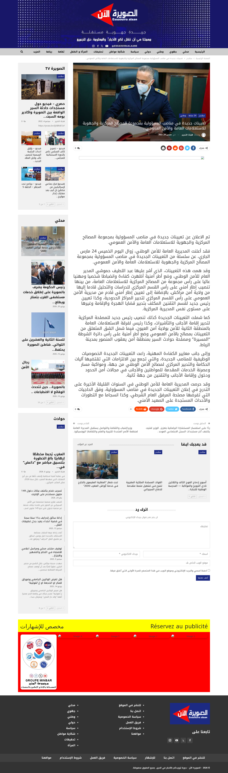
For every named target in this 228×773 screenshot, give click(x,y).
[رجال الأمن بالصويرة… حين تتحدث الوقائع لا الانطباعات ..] (48, 372)
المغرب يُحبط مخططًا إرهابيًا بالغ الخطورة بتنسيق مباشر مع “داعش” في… (44, 460)
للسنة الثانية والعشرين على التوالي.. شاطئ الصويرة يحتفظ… (43, 345)
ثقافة (61, 52)
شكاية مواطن (117, 52)
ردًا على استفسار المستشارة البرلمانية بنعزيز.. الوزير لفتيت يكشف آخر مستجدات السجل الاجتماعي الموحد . (178, 430)
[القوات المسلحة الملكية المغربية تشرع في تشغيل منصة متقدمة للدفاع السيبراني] (141, 464)
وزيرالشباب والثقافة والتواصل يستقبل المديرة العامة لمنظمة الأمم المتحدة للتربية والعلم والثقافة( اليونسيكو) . (105, 430)
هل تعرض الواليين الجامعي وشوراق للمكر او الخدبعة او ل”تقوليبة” (42, 581)
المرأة (71, 745)
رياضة (49, 52)
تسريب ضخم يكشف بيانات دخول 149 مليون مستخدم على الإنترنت (41, 492)
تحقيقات (98, 52)
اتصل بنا (135, 711)
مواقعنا (136, 733)
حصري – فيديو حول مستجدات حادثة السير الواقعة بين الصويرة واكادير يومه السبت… (43, 110)
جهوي (173, 52)
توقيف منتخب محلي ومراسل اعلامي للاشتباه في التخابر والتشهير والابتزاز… (42, 552)
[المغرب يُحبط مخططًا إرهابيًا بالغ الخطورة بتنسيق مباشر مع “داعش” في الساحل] (43, 437)
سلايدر (202, 115)
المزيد (36, 52)
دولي (148, 52)
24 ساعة (192, 115)
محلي (186, 52)
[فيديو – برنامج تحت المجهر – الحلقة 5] (31, 174)
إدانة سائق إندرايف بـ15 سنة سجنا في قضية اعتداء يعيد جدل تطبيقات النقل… (42, 521)
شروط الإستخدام (130, 728)
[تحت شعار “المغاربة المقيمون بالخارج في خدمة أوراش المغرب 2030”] (97, 464)
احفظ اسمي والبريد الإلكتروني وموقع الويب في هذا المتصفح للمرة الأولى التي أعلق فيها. (158, 571)
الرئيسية (200, 52)
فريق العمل (133, 722)
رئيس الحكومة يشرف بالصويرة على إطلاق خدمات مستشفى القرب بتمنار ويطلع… (44, 294)
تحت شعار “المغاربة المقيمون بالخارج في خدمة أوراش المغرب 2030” (43, 247)
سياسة (135, 52)
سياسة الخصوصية (129, 716)
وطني (160, 52)
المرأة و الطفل (79, 52)
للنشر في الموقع (130, 705)
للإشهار (150, 757)
